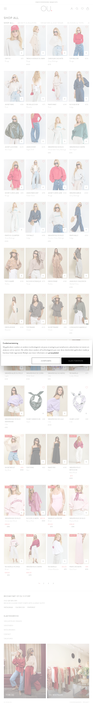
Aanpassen (46, 361)
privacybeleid (54, 352)
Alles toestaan (75, 361)
